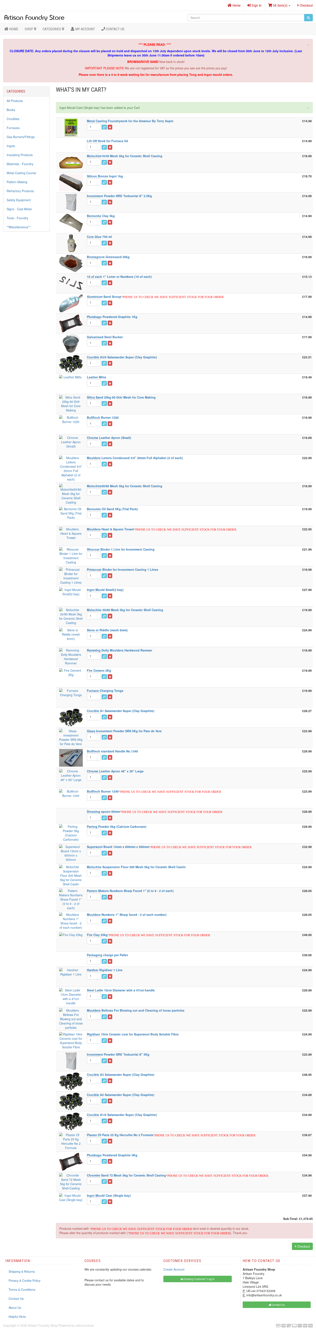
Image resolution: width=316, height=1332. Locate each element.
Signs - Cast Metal (19, 209)
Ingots (11, 146)
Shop (29, 29)
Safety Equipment (19, 200)
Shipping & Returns (22, 1271)
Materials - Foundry (20, 164)
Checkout (306, 5)
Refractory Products (20, 191)
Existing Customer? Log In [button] (199, 1279)
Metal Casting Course (21, 173)
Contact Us (114, 29)
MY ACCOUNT (84, 29)
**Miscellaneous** (18, 227)
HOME (13, 29)
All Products (15, 101)
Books (11, 110)
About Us (15, 1307)
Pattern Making (17, 182)
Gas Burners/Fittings (21, 137)
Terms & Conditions (22, 1289)
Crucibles (13, 119)
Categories (52, 29)
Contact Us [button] (278, 1304)
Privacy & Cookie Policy (24, 1280)
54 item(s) (280, 5)
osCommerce (84, 1325)
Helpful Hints (17, 1316)
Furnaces (13, 128)
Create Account (173, 1269)
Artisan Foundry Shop (43, 1325)
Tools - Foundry (17, 218)
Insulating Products (20, 155)
